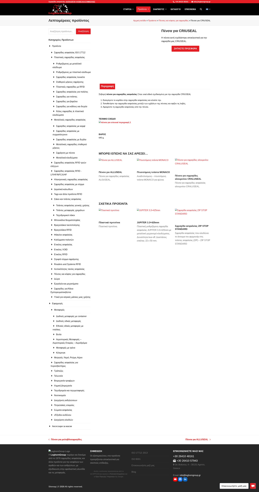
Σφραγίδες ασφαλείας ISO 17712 (69, 52)
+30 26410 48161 (182, 2)
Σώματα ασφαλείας (63, 410)
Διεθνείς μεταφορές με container (71, 316)
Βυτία (58, 334)
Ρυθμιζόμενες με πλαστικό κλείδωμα (73, 72)
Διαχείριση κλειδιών (63, 420)
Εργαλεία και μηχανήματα (66, 284)
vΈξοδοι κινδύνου (62, 415)
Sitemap (52, 487)
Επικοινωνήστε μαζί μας (143, 465)
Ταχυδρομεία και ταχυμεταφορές (69, 390)
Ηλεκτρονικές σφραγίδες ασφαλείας (71, 179)
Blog (134, 472)
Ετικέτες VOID (61, 249)
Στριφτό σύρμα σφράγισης (66, 259)
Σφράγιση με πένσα (65, 153)
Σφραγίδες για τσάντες (66, 96)
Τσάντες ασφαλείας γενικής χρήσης (72, 205)
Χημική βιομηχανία (63, 386)
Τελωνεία (58, 376)
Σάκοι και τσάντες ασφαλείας (67, 199)
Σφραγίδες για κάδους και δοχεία (71, 106)
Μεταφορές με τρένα (65, 348)
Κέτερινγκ (60, 353)
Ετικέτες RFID (60, 254)
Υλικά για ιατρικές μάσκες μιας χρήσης (72, 297)
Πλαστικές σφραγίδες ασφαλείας (69, 57)
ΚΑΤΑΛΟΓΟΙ (70, 2)
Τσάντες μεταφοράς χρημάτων (70, 210)
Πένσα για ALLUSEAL (196, 439)
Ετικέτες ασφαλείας (63, 244)
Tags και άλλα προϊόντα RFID (68, 194)
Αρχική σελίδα (139, 21)
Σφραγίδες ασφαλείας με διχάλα (71, 139)
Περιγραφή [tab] (107, 86)
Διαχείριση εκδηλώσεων (65, 400)
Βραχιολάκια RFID (63, 230)
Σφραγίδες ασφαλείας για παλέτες (72, 92)
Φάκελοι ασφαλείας (63, 235)
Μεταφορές (59, 310)
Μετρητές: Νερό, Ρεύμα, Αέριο (68, 357)
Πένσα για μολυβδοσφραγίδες (65, 439)
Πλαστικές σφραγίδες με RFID (70, 87)
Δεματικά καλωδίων (63, 189)
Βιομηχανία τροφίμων (64, 381)
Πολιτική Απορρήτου (117, 474)
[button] (201, 9)
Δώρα (57, 279)
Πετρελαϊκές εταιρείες (64, 405)
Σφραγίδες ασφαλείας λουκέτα (70, 77)
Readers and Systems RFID (67, 264)
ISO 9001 (136, 459)
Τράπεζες (58, 371)
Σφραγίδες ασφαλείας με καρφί (70, 126)
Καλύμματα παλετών (64, 240)
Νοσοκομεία (60, 395)
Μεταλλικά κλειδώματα (66, 158)
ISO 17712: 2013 (140, 453)
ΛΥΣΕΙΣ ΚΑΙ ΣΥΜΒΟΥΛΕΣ (85, 2)
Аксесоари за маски (62, 426)
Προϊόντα (152, 21)
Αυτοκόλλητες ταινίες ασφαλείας (69, 269)
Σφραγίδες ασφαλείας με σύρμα (69, 184)
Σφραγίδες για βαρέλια (66, 101)
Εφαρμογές (57, 303)
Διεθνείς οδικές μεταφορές (68, 321)
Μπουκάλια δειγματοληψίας (67, 220)
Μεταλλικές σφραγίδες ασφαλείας (70, 120)
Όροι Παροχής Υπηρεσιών (105, 477)
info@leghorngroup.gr (202, 2)
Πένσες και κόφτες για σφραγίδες (173, 21)
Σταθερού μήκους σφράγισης (70, 82)
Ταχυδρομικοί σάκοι (65, 215)
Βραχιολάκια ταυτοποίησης (67, 225)
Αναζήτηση (83, 31)
